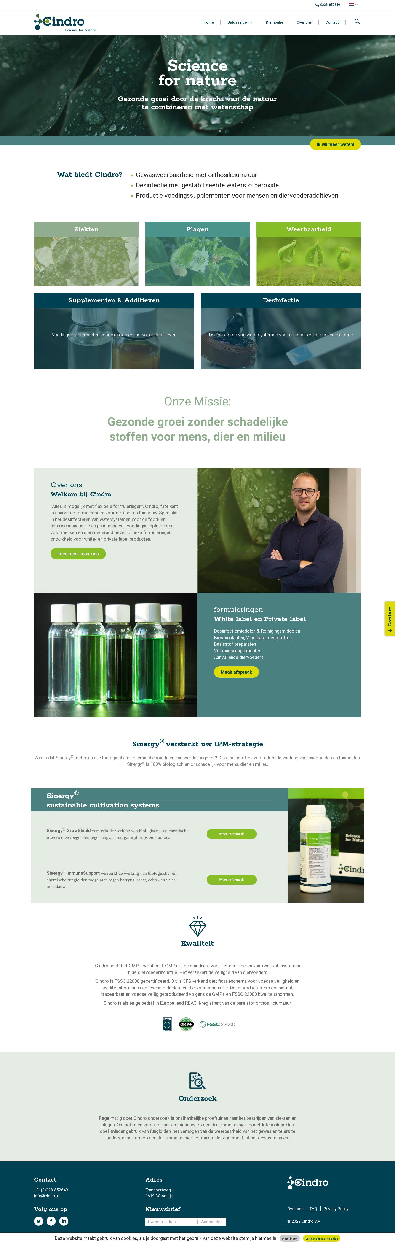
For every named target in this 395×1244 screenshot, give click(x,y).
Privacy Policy (336, 1208)
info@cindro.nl (47, 1195)
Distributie (274, 22)
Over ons (304, 22)
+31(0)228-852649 (51, 1189)
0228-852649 (330, 5)
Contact (332, 22)
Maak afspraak (236, 672)
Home (209, 22)
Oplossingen (238, 22)
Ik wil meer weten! (335, 144)
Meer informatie (231, 834)
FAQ (313, 1208)
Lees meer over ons (78, 553)
